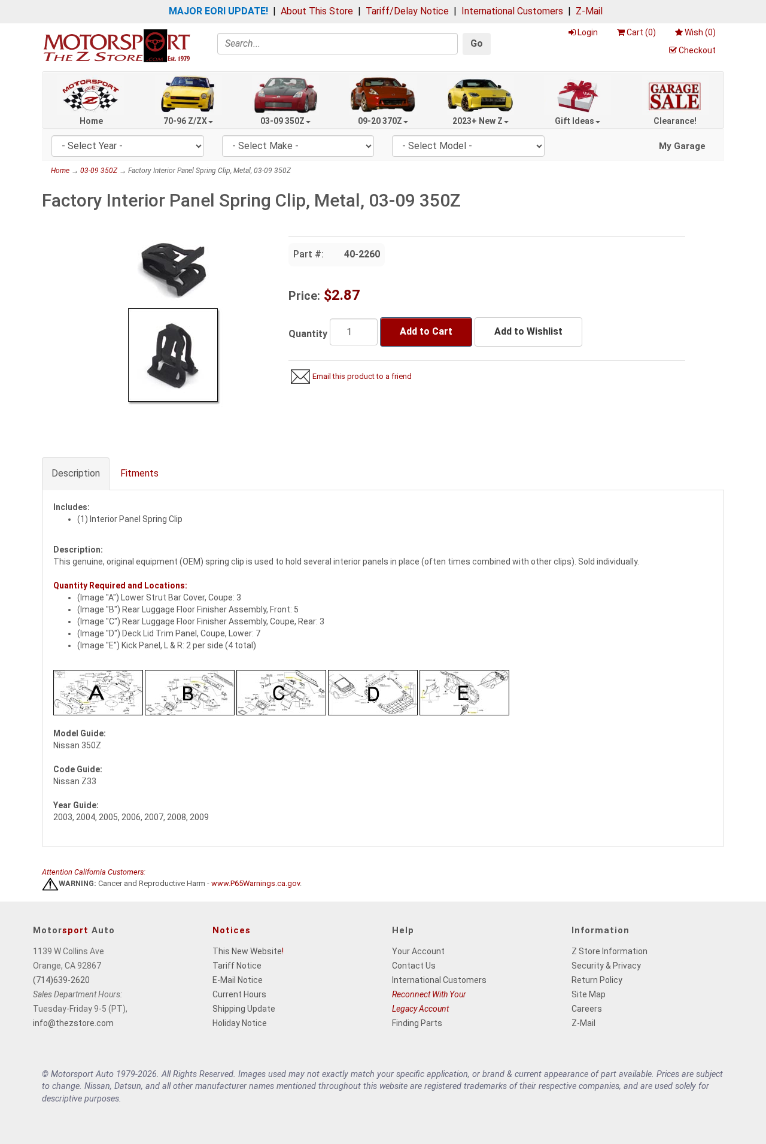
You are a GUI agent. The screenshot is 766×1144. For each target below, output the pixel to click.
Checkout (697, 50)
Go (476, 43)
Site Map (589, 994)
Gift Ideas (574, 121)
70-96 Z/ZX (185, 121)
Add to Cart (426, 331)
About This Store (317, 11)
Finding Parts (417, 1023)
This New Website (247, 951)
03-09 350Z (282, 121)
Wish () (700, 32)
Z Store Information (610, 951)
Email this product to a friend (362, 376)
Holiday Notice (239, 1023)
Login (587, 32)
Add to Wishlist (528, 331)
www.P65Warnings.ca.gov (255, 883)
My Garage (682, 146)
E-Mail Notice (237, 980)
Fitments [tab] (139, 473)
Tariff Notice (237, 965)
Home (91, 121)
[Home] (117, 45)
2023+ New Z (477, 121)
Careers (587, 1008)
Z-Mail (589, 11)
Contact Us (414, 965)
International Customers (512, 11)
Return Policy (597, 980)
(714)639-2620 (61, 980)
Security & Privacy (606, 965)
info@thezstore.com (73, 1023)
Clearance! (675, 121)
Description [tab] (75, 473)
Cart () (641, 32)
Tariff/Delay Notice (407, 11)
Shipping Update (243, 1008)
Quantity (307, 333)
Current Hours (239, 994)
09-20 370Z (380, 121)
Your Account (418, 951)
